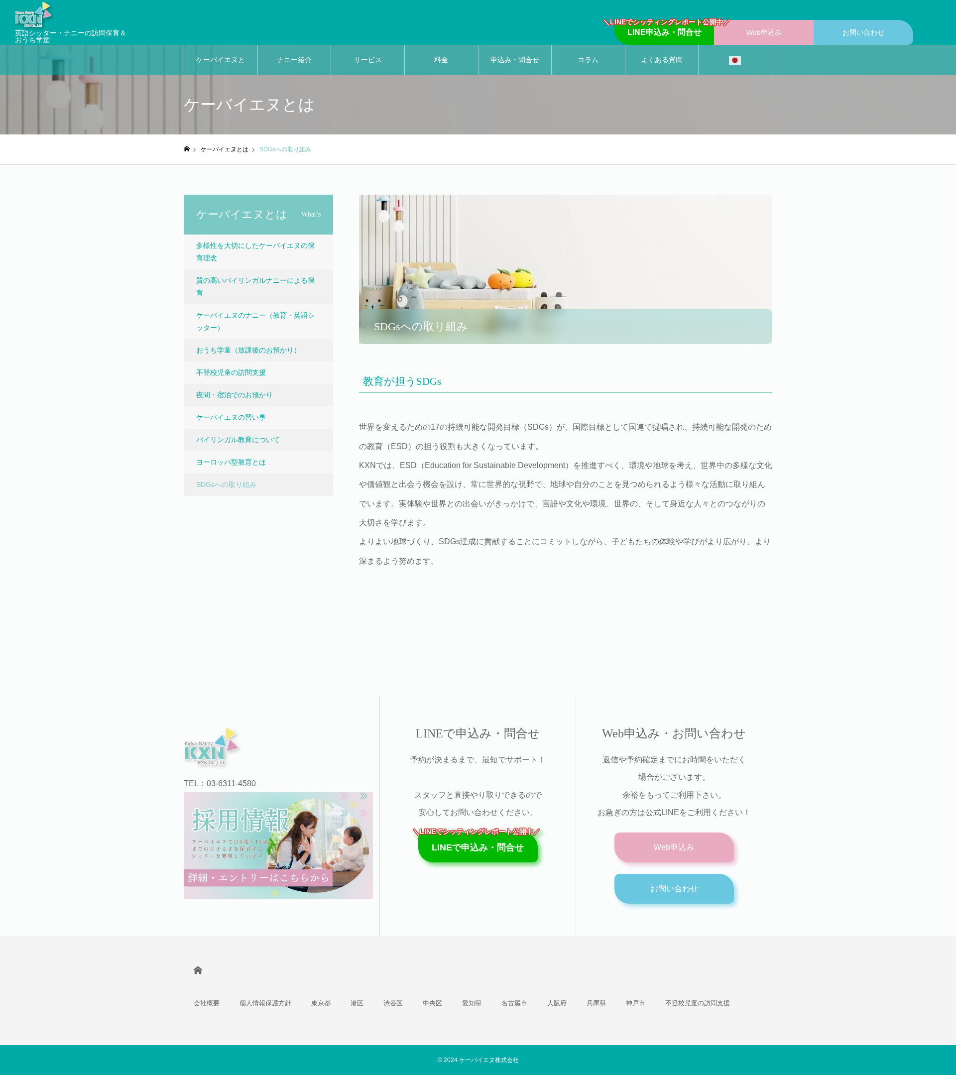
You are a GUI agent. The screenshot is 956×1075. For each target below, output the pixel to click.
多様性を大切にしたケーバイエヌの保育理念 (255, 251)
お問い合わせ (863, 32)
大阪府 (557, 1003)
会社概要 (207, 1003)
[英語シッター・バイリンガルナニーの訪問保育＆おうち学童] (72, 14)
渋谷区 (393, 1003)
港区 (357, 1003)
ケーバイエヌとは (220, 65)
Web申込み (764, 32)
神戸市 (635, 1003)
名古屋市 (514, 1003)
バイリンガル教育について (238, 440)
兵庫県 (596, 1003)
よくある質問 (662, 60)
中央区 (432, 1003)
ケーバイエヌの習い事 (231, 417)
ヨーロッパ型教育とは (231, 462)
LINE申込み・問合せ (664, 28)
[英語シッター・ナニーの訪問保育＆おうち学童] (271, 746)
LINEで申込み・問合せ (478, 842)
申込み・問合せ (514, 60)
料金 (441, 60)
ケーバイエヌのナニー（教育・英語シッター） (255, 321)
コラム (588, 60)
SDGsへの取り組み (226, 484)
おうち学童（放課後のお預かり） (248, 350)
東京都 (321, 1003)
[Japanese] (735, 60)
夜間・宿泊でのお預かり (234, 395)
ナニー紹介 (294, 60)
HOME (198, 970)
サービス (368, 60)
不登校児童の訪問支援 (231, 372)
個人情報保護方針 (265, 1003)
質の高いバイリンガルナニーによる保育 (255, 286)
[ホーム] (187, 149)
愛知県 (471, 1003)
